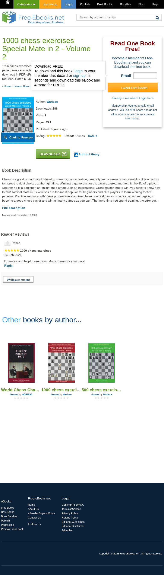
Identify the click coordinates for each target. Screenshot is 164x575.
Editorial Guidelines (73, 521)
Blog (141, 4)
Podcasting (7, 524)
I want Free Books (134, 88)
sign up (79, 75)
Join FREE (50, 4)
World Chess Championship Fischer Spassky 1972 (21, 390)
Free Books (7, 507)
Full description (13, 207)
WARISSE (27, 394)
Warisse (52, 101)
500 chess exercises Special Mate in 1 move (102, 390)
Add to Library (89, 154)
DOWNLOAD (50, 154)
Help (155, 4)
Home (31, 504)
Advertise (67, 530)
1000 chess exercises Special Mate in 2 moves (61, 390)
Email (126, 76)
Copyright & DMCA (73, 504)
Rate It (92, 136)
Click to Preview (21, 137)
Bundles (125, 4)
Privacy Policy (70, 513)
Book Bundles (9, 516)
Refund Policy (70, 517)
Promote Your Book (12, 529)
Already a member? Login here (132, 98)
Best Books (104, 4)
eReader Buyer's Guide (41, 513)
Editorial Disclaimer (73, 526)
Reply (8, 265)
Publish (85, 4)
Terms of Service (71, 509)
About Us (33, 509)
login (79, 71)
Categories (25, 4)
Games (14, 394)
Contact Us (34, 517)
